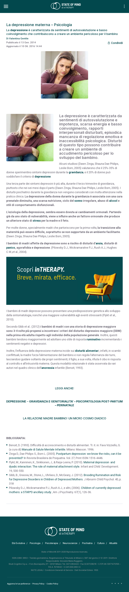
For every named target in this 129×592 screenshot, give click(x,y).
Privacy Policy (38, 584)
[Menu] (6, 6)
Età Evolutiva (18, 543)
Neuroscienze (70, 543)
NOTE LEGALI (37, 570)
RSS (96, 570)
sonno (78, 200)
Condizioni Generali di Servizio (59, 570)
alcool (113, 200)
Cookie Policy (52, 584)
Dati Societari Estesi (84, 570)
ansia (99, 243)
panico (10, 247)
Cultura (100, 543)
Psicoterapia (51, 543)
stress (37, 220)
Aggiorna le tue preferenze (18, 584)
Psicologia (35, 543)
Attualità (113, 543)
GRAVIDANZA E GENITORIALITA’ (51, 401)
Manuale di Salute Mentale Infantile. (44, 449)
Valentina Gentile (18, 38)
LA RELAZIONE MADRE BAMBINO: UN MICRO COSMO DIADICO (64, 418)
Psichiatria (87, 543)
